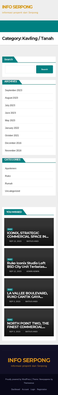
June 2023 (10, 113)
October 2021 (12, 135)
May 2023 (10, 120)
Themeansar (29, 383)
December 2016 (13, 143)
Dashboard (15, 389)
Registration (42, 389)
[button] (21, 22)
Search (8, 59)
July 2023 (10, 105)
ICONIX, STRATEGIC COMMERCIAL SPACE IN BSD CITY (26, 236)
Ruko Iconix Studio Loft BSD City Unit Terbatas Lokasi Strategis (26, 266)
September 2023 (13, 90)
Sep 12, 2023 (15, 271)
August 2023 (11, 98)
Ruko (8, 176)
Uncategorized (12, 191)
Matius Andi (32, 241)
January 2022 (12, 128)
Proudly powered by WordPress (18, 379)
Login (33, 389)
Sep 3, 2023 (14, 302)
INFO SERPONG (17, 7)
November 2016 (13, 150)
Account (25, 389)
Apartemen (10, 168)
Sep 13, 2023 (15, 241)
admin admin (32, 271)
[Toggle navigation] (52, 24)
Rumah (9, 183)
